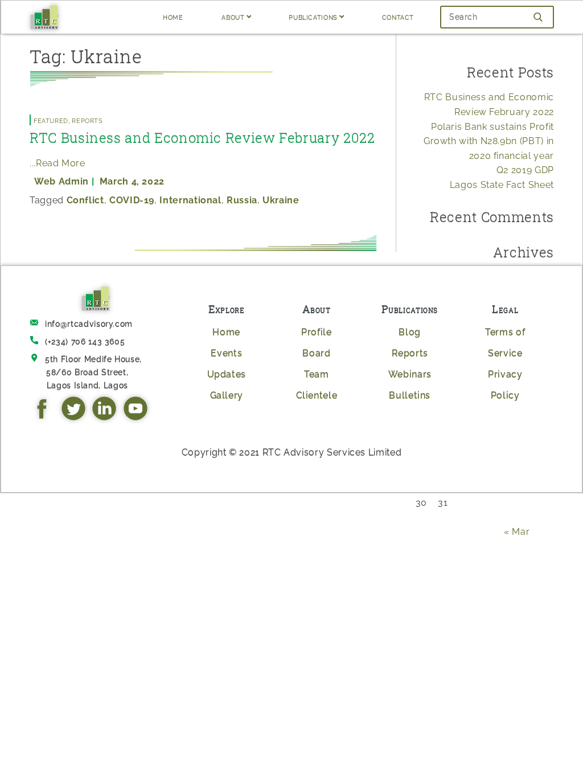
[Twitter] (75, 417)
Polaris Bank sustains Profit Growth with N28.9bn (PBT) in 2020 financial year (489, 141)
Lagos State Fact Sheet (502, 184)
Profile (316, 332)
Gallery (226, 395)
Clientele (317, 395)
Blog (410, 332)
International (190, 200)
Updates (226, 374)
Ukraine (280, 200)
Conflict (85, 200)
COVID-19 (131, 200)
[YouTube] (138, 417)
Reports (87, 119)
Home (226, 332)
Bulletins (409, 395)
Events (226, 353)
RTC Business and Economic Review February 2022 (202, 138)
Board (316, 353)
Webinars (410, 374)
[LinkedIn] (106, 417)
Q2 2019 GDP (525, 170)
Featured (51, 119)
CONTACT (398, 16)
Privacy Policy (505, 385)
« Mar (516, 531)
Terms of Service (505, 343)
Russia (242, 200)
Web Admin (61, 181)
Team (316, 374)
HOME (173, 16)
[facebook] (44, 417)
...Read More (57, 163)
